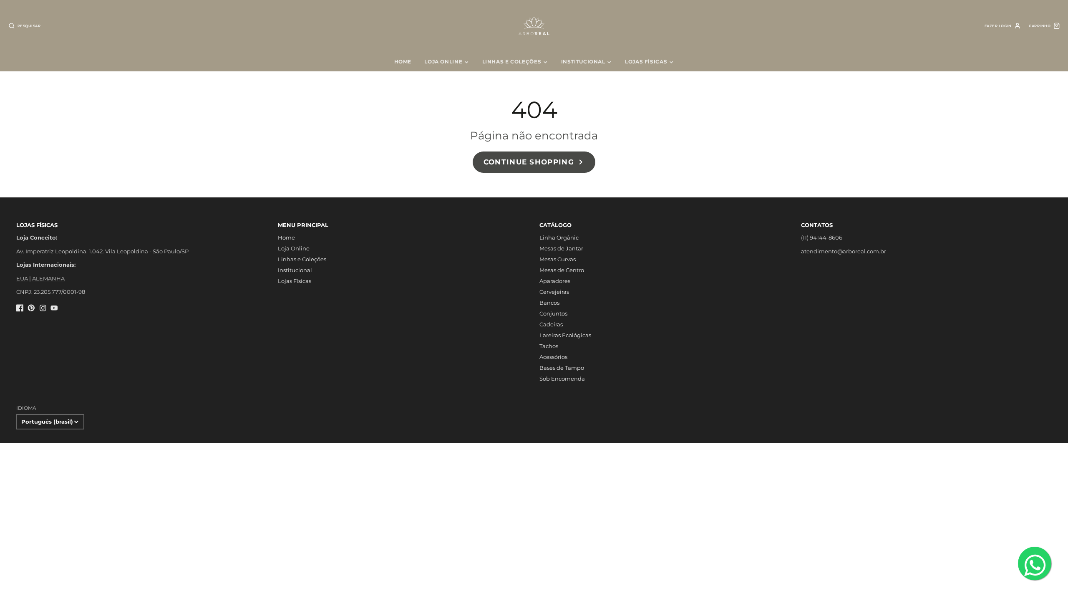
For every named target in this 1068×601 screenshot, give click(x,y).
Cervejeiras (554, 291)
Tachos (548, 346)
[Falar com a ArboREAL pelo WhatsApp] (1034, 563)
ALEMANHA (48, 278)
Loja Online (443, 61)
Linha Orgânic (559, 237)
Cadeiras (551, 324)
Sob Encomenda (562, 378)
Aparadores (554, 281)
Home (403, 61)
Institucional (583, 61)
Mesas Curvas (557, 259)
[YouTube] (54, 308)
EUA (22, 278)
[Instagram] (43, 308)
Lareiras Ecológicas (565, 335)
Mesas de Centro (561, 270)
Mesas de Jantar (561, 248)
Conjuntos (553, 313)
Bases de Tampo (561, 367)
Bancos (549, 302)
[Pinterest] (31, 308)
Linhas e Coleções (512, 61)
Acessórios (553, 357)
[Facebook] (20, 308)
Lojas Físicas (646, 61)
